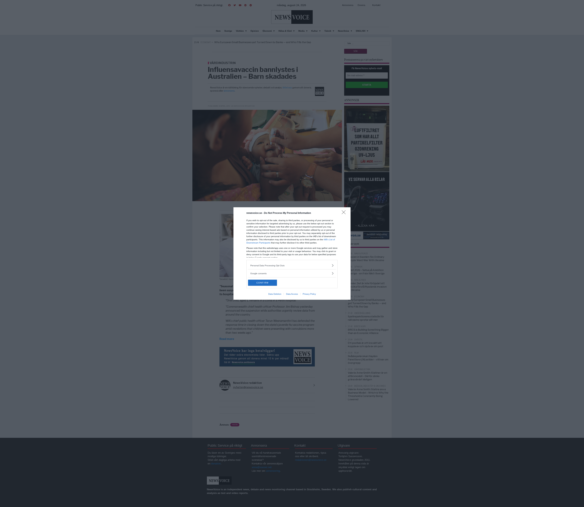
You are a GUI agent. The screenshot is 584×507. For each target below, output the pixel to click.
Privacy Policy (309, 294)
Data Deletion (274, 294)
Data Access (292, 294)
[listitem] (292, 265)
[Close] (345, 213)
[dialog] (292, 253)
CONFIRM (262, 282)
